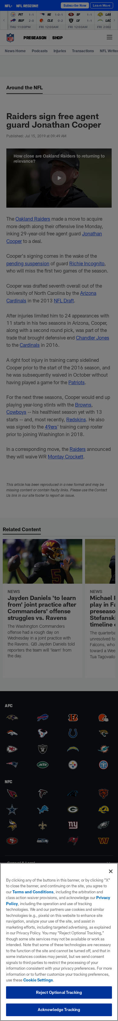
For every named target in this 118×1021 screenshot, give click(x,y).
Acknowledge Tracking (59, 1009)
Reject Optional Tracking (59, 992)
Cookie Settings (38, 980)
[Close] (110, 871)
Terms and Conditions (33, 891)
